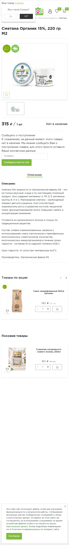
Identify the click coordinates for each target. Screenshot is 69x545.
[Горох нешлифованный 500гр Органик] (17, 301)
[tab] (34, 175)
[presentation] (60, 277)
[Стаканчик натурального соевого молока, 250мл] (17, 360)
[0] (56, 11)
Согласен (14, 536)
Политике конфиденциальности (27, 529)
